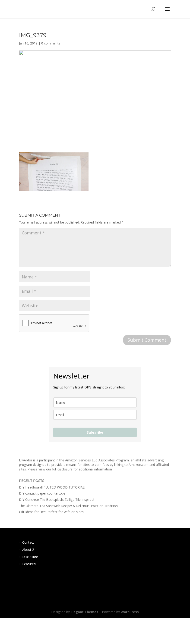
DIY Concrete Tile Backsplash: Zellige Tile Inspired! (56, 499)
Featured (29, 564)
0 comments (50, 43)
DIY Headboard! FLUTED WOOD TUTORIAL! (52, 487)
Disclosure (30, 557)
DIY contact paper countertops (42, 493)
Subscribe (95, 432)
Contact (28, 542)
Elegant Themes (84, 612)
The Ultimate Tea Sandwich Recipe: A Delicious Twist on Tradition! (68, 506)
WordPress (130, 612)
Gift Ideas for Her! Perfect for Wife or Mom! (51, 512)
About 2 (28, 549)
